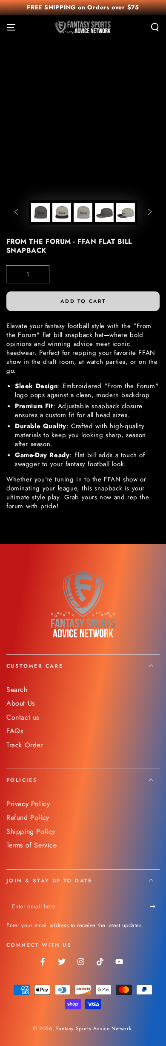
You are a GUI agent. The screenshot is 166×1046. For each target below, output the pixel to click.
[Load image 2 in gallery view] (61, 212)
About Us (20, 703)
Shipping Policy (30, 831)
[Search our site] (155, 27)
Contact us (22, 717)
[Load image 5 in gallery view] (125, 212)
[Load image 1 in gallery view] (40, 212)
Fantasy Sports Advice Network (93, 1028)
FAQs (14, 731)
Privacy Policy (28, 804)
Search (17, 689)
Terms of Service (31, 845)
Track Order (24, 745)
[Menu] (11, 27)
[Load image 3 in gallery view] (83, 212)
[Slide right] (149, 212)
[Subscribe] (155, 906)
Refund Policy (27, 817)
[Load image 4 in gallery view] (104, 212)
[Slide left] (16, 212)
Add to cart (83, 301)
